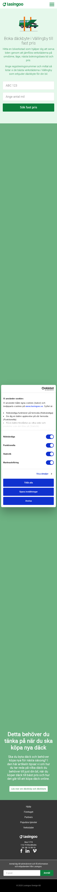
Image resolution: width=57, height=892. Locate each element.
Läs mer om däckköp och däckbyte (28, 788)
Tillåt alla (28, 482)
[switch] (50, 445)
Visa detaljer (42, 474)
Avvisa (28, 501)
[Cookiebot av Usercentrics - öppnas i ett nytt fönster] (42, 389)
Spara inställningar (28, 491)
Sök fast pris (28, 107)
